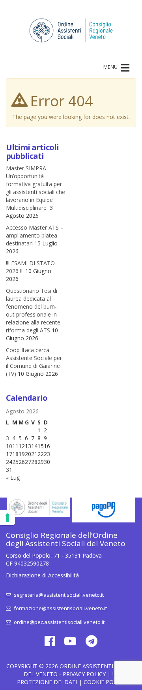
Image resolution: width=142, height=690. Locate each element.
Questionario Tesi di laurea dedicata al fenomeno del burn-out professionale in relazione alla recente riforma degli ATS (33, 310)
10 (9, 446)
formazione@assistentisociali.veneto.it (60, 608)
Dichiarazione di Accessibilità (42, 575)
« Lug (13, 477)
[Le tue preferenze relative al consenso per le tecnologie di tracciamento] (7, 517)
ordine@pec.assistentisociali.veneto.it (59, 622)
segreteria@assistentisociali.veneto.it (58, 594)
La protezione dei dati (68, 678)
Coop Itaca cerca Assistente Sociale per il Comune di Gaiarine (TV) (34, 361)
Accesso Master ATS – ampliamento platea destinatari (35, 235)
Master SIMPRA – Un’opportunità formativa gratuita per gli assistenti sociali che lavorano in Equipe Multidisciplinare (35, 187)
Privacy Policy (84, 674)
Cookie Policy (104, 682)
